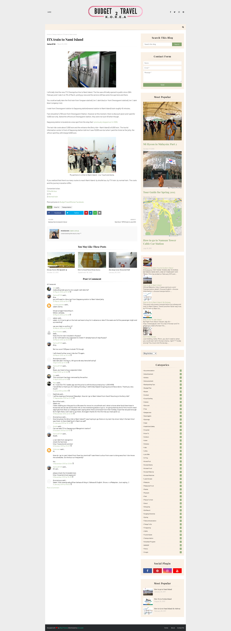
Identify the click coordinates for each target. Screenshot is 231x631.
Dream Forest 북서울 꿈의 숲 (57, 270)
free (162, 409)
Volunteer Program (162, 541)
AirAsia (162, 377)
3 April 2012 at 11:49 (60, 363)
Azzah (55, 426)
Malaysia (162, 482)
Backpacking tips (162, 384)
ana (54, 288)
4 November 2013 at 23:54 (62, 464)
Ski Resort (162, 510)
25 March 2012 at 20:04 (61, 340)
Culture (163, 402)
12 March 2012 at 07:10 (61, 292)
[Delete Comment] (70, 292)
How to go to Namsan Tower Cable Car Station (159, 241)
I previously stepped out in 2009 (105, 122)
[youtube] (177, 570)
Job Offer (162, 454)
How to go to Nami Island (152, 285)
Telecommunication (162, 521)
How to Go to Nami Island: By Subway (156, 302)
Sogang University (163, 514)
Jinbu (163, 451)
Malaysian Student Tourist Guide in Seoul (158, 268)
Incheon (162, 437)
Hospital (162, 430)
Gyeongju (162, 419)
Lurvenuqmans (58, 305)
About (173, 628)
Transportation (56, 34)
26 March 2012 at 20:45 (61, 355)
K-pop (163, 458)
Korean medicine (162, 475)
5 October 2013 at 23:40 (62, 430)
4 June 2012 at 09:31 (60, 391)
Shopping (163, 507)
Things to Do (163, 524)
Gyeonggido (162, 416)
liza (54, 375)
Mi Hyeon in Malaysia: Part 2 (160, 144)
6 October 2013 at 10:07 (61, 446)
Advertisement (162, 374)
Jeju (163, 447)
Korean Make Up (162, 472)
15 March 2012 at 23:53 (61, 328)
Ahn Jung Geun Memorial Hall (119, 270)
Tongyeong (163, 528)
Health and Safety (162, 426)
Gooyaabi (80, 628)
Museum (162, 493)
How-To (56, 207)
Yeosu (162, 548)
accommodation (163, 370)
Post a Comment (53, 488)
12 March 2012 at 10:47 (61, 301)
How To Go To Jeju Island (152, 319)
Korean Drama (162, 465)
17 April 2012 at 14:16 (60, 379)
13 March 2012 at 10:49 (61, 315)
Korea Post (162, 461)
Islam (163, 440)
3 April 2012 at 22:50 (60, 372)
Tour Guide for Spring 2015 (159, 192)
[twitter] (174, 12)
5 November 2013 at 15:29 (62, 477)
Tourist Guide (162, 534)
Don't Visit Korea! (149, 337)
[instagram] (179, 12)
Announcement (163, 381)
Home (49, 12)
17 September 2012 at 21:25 (63, 398)
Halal (162, 423)
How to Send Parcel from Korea (89, 270)
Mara (54, 383)
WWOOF (163, 545)
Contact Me (180, 628)
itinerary (163, 444)
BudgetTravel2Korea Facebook (72, 202)
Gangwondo (162, 412)
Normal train (53, 196)
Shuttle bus (52, 191)
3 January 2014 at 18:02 (61, 484)
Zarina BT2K (51, 44)
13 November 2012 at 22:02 (63, 414)
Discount (162, 405)
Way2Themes (64, 628)
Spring (162, 517)
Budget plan (162, 388)
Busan (163, 391)
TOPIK (162, 531)
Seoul (163, 503)
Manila (162, 489)
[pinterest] (183, 12)
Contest (162, 395)
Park (162, 496)
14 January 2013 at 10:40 (62, 423)
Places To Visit (163, 500)
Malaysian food (162, 486)
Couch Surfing (162, 398)
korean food (163, 468)
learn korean (163, 479)
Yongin (162, 552)
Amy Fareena (57, 331)
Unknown (56, 449)
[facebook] (170, 12)
